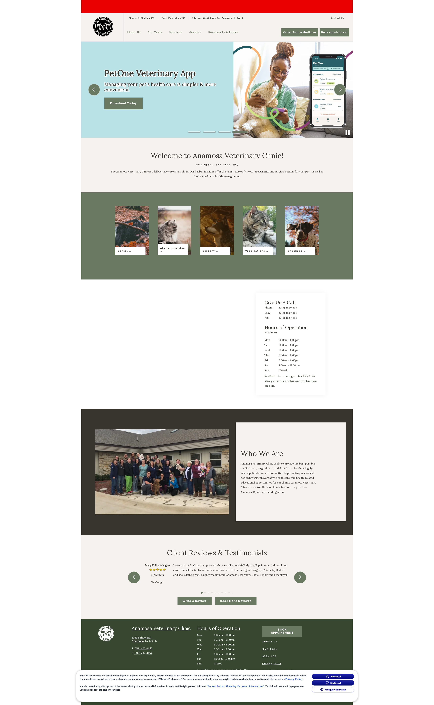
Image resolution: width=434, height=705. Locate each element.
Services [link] (176, 32)
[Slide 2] (209, 131)
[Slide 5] (215, 592)
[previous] (94, 90)
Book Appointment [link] (334, 32)
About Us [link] (134, 32)
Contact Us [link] (337, 18)
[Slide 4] (240, 131)
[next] (340, 90)
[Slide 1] (194, 132)
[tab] (271, 333)
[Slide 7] (222, 592)
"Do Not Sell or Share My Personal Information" (235, 686)
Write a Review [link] (195, 601)
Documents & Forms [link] (223, 32)
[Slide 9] (229, 592)
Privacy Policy (294, 679)
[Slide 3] (225, 131)
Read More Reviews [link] (235, 601)
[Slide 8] (225, 592)
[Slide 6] (218, 592)
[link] (103, 26)
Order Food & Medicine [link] (299, 32)
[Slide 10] (232, 592)
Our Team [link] (155, 32)
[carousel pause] (347, 133)
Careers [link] (195, 32)
